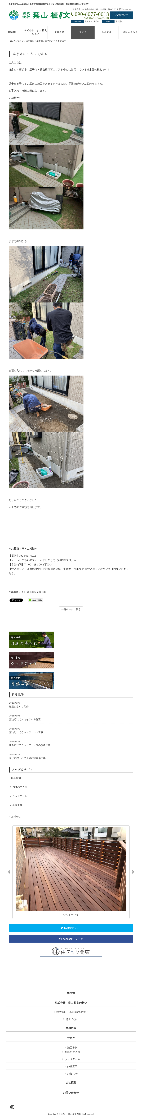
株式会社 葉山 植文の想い (71, 1002)
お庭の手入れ (19, 787)
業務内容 (71, 1028)
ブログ (20, 41)
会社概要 (71, 1082)
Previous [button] (9, 872)
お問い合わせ (71, 1092)
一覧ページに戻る (71, 609)
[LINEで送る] (35, 600)
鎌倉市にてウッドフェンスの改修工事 (29, 743)
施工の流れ (72, 1019)
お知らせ (16, 816)
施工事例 (30, 41)
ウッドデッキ (19, 796)
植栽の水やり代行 (19, 705)
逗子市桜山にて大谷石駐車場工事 (27, 756)
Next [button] (133, 872)
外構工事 (38, 41)
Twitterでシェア (72, 927)
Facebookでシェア (72, 938)
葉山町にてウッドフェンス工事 (26, 731)
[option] (71, 872)
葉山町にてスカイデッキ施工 (25, 718)
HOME (12, 41)
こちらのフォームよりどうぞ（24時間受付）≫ (49, 560)
